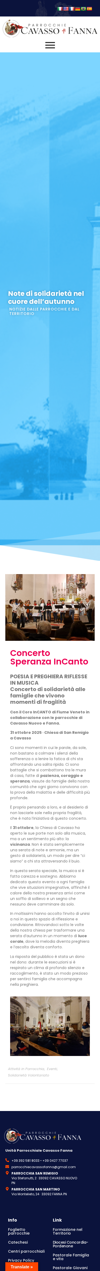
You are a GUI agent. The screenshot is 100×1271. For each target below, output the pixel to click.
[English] (66, 9)
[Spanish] (89, 9)
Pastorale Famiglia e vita (71, 1256)
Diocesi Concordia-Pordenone (70, 1244)
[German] (77, 9)
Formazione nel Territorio (67, 1231)
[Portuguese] (83, 9)
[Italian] (60, 9)
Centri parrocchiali (26, 1251)
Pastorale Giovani (70, 1267)
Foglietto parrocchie (19, 1231)
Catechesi (18, 1242)
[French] (71, 9)
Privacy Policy (21, 1260)
